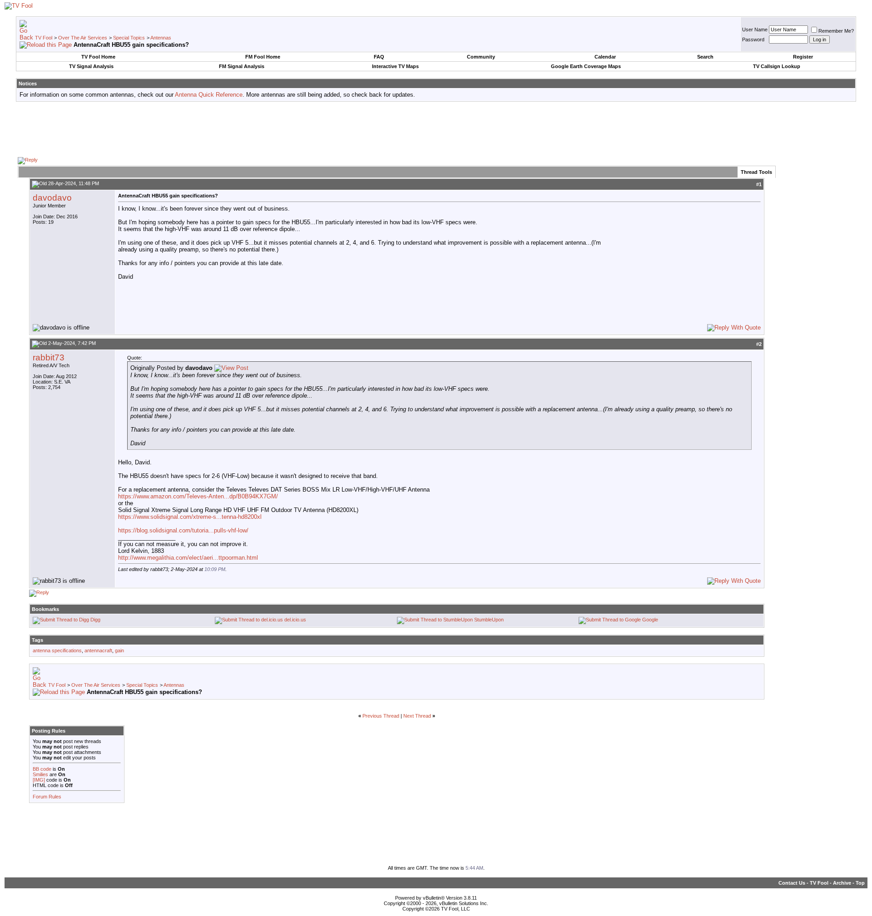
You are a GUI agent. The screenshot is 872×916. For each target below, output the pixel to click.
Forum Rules (47, 796)
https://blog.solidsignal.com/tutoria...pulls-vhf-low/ (183, 530)
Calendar (605, 56)
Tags (37, 640)
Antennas (160, 37)
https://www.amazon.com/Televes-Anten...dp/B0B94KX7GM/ (198, 496)
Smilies (40, 774)
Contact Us (791, 883)
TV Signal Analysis (91, 66)
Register (803, 56)
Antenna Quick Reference (209, 94)
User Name (755, 29)
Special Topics (129, 37)
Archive (842, 883)
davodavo (52, 197)
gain (119, 650)
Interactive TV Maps (395, 66)
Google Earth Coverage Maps (586, 66)
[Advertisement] (436, 128)
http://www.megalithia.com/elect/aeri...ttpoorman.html (188, 557)
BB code (42, 769)
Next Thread (417, 716)
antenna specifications (57, 650)
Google (650, 619)
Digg (95, 619)
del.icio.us (295, 619)
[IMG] (39, 780)
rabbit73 (48, 357)
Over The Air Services (82, 37)
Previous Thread (380, 716)
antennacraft (98, 650)
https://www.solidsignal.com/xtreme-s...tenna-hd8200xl (190, 516)
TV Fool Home (98, 56)
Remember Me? (836, 31)
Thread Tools (756, 172)
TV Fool (43, 37)
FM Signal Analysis (241, 66)
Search (705, 56)
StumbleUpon (489, 619)
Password (753, 39)
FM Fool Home (262, 56)
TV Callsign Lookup (776, 66)
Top (860, 883)
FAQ (379, 56)
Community (481, 56)
